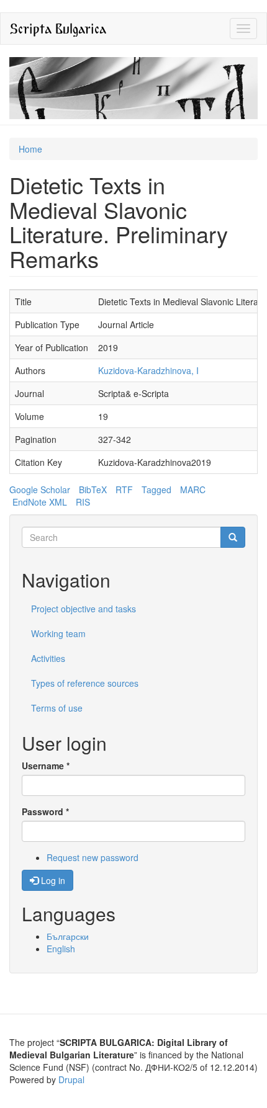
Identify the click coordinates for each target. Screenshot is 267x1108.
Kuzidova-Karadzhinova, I (148, 370)
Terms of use (57, 708)
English (61, 948)
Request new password (92, 857)
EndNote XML (39, 502)
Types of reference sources (84, 683)
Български (68, 936)
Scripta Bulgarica (58, 28)
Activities (48, 658)
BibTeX (93, 489)
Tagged (156, 489)
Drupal (71, 1079)
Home (30, 149)
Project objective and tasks (83, 608)
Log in (51, 880)
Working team (58, 633)
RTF (124, 489)
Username (46, 765)
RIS (83, 502)
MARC (193, 489)
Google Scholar (39, 489)
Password (45, 811)
